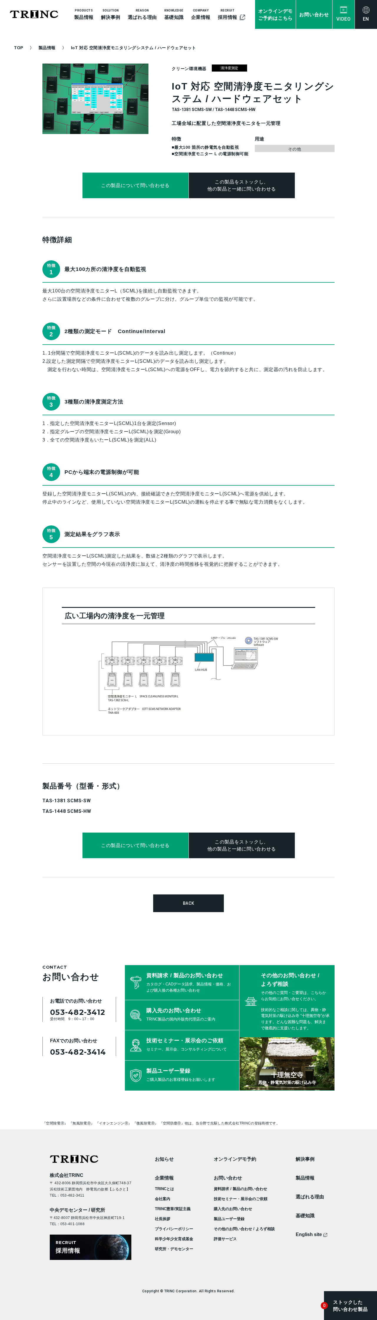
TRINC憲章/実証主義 (173, 1209)
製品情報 (47, 47)
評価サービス (225, 1239)
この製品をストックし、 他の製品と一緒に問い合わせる (241, 185)
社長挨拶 (162, 1219)
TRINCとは (164, 1189)
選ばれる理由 (310, 1196)
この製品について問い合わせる (135, 185)
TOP (18, 47)
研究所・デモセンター (174, 1249)
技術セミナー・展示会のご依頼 (240, 1199)
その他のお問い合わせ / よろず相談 (244, 1229)
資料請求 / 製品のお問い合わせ (240, 1189)
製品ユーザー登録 (229, 1219)
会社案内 (162, 1199)
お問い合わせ (228, 1177)
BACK (188, 903)
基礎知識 (305, 1215)
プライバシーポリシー (174, 1229)
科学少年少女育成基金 (174, 1239)
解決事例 (305, 1159)
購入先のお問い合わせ (233, 1209)
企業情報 (164, 1177)
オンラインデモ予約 (235, 1159)
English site (309, 1234)
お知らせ (164, 1159)
